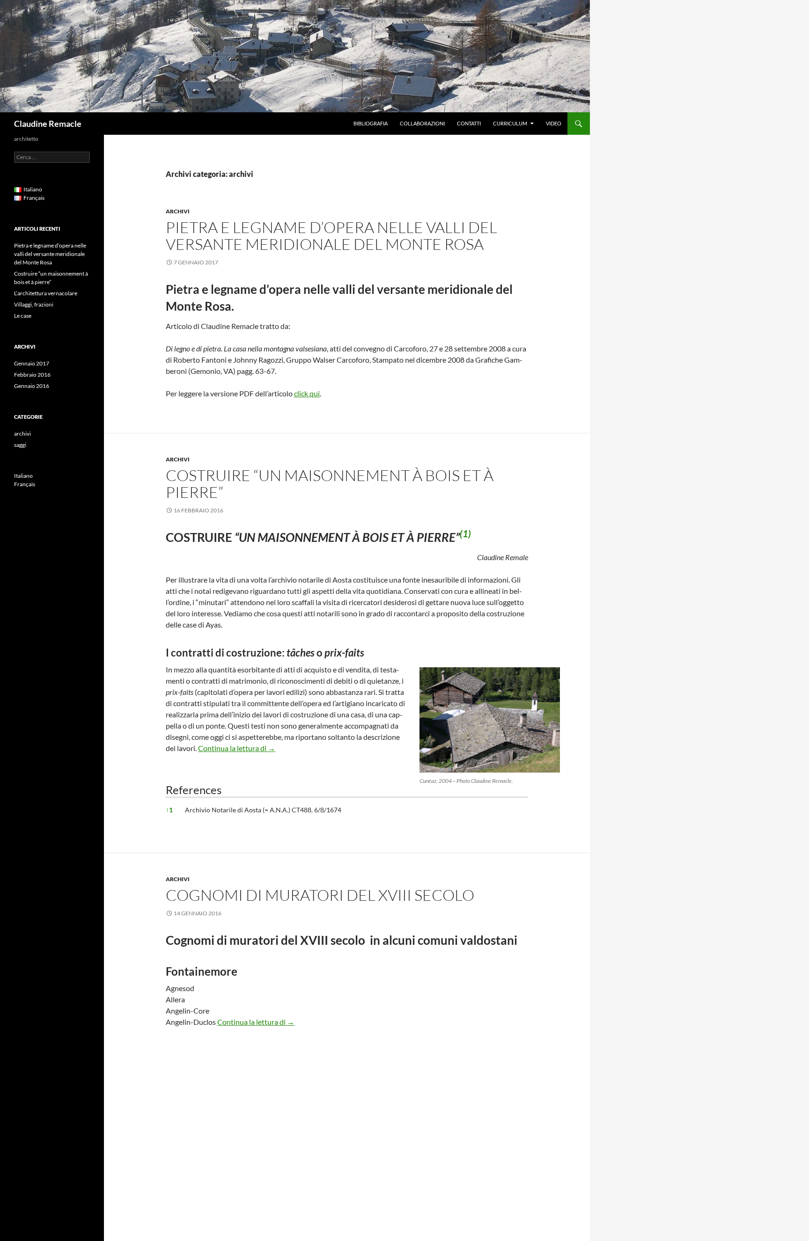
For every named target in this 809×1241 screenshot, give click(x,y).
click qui (307, 393)
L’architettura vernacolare (45, 293)
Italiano (23, 475)
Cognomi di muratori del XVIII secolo (320, 895)
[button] (465, 537)
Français (24, 484)
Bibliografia (370, 123)
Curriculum (510, 123)
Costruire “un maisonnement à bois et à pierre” (329, 484)
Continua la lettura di (236, 748)
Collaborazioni (422, 123)
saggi (20, 444)
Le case (22, 315)
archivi (178, 211)
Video (553, 123)
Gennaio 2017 (31, 363)
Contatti (469, 123)
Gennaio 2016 (31, 385)
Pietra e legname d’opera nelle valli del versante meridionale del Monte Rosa (331, 236)
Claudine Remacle (47, 123)
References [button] (193, 789)
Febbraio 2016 (32, 374)
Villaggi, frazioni (33, 304)
